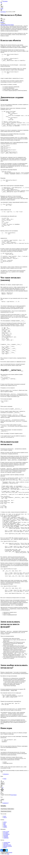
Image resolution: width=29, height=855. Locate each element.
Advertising (5, 843)
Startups (5, 847)
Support (10, 852)
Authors (5, 825)
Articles (5, 822)
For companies (6, 834)
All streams (5, 1)
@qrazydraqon (13, 794)
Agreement (5, 836)
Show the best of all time (6, 811)
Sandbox (5, 827)
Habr (8, 853)
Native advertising (7, 844)
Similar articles (11, 808)
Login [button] (2, 8)
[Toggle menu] (1, 1)
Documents (5, 835)
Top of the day (4, 808)
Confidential (5, 837)
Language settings (4, 852)
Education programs (7, 846)
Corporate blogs (6, 842)
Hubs (4, 824)
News (4, 823)
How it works (6, 831)
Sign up (5, 817)
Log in (4, 816)
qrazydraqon (3, 11)
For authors (5, 832)
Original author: (7, 24)
